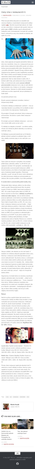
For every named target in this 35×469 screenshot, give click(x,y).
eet (10, 396)
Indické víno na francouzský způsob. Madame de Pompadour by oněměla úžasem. (7, 435)
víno (28, 396)
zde (7, 25)
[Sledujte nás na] (17, 463)
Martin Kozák (7, 15)
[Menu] (32, 2)
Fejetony (4, 7)
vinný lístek (22, 396)
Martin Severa (9, 444)
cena (7, 396)
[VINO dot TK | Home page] (7, 2)
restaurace (15, 396)
